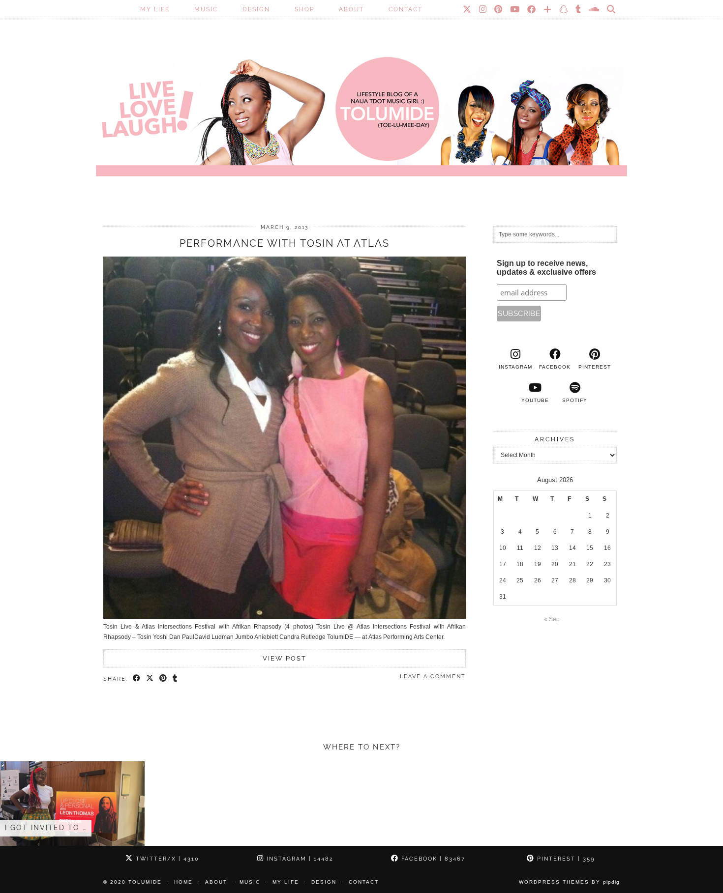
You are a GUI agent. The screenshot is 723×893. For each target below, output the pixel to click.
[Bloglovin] (547, 9)
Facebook (432, 859)
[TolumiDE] (361, 101)
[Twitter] (467, 9)
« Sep (552, 619)
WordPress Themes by (569, 882)
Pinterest (565, 859)
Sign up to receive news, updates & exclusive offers (546, 267)
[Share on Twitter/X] (150, 678)
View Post (284, 658)
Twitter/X (166, 859)
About (351, 9)
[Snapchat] (564, 9)
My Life (155, 9)
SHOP (304, 9)
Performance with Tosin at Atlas (285, 243)
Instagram (298, 859)
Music (206, 9)
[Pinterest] (498, 9)
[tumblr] (578, 9)
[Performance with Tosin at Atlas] (284, 616)
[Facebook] (532, 9)
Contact (405, 9)
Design (256, 9)
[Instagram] (483, 9)
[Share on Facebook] (137, 678)
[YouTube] (515, 9)
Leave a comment (433, 676)
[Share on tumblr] (175, 678)
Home (183, 882)
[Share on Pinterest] (163, 678)
